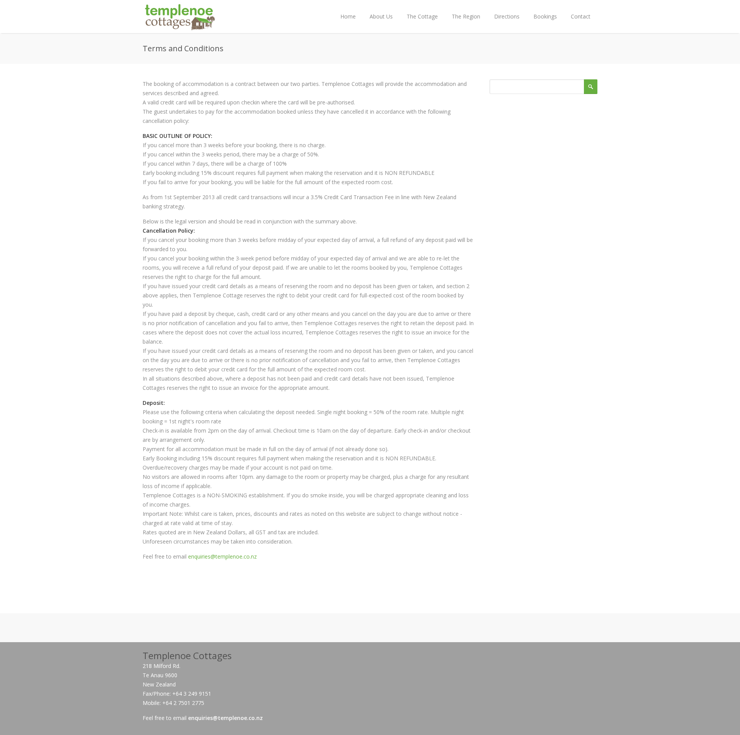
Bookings (545, 16)
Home (348, 16)
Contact (580, 16)
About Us (381, 16)
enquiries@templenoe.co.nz (222, 556)
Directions (507, 16)
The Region (466, 16)
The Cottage (422, 16)
